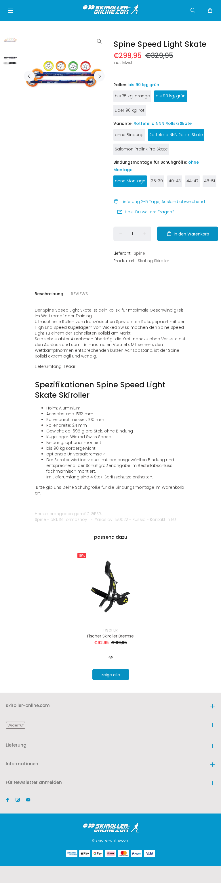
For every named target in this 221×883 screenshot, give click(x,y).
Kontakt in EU (163, 519)
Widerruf (15, 725)
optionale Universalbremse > (75, 454)
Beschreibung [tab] (49, 294)
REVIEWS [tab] (79, 294)
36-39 (157, 181)
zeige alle (110, 675)
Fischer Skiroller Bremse (110, 636)
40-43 (175, 181)
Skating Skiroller (153, 261)
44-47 (192, 181)
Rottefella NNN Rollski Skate (176, 135)
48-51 (209, 181)
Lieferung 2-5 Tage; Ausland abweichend (163, 201)
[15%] (110, 586)
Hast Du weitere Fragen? (149, 212)
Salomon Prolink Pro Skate (141, 149)
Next (99, 76)
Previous (29, 76)
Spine (139, 253)
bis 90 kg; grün (171, 96)
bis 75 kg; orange (132, 96)
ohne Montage (130, 181)
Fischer (111, 630)
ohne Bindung (129, 135)
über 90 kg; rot (129, 110)
